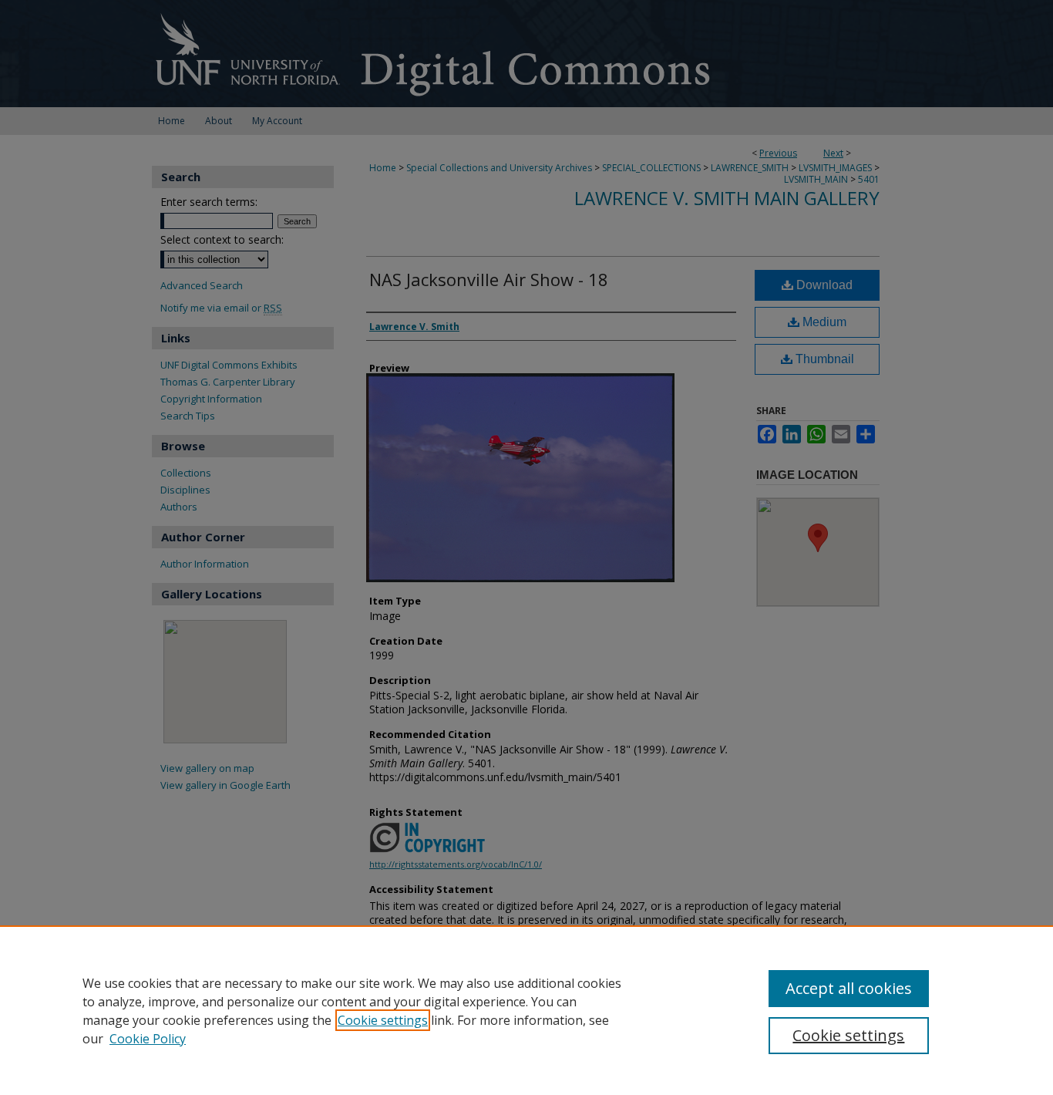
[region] (526, 1010)
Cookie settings (383, 1020)
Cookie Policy (147, 1038)
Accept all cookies (849, 988)
